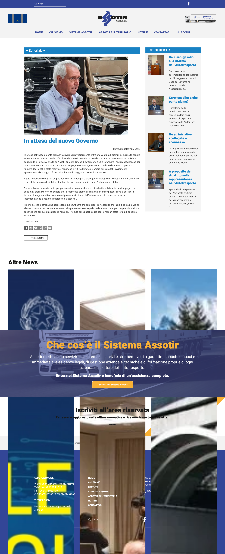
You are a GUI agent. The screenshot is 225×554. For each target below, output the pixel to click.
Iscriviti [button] (112, 424)
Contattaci (162, 32)
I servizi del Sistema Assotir (112, 384)
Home (39, 32)
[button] (189, 443)
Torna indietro (37, 237)
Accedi (185, 32)
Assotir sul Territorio (115, 32)
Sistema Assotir (80, 32)
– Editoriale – (35, 50)
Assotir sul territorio (102, 496)
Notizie (143, 32)
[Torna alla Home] (112, 18)
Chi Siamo (94, 482)
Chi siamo (56, 32)
